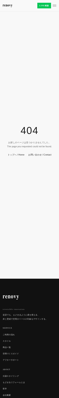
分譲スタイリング (11, 376)
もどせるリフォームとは (14, 382)
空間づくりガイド (11, 353)
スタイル (7, 341)
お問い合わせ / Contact (39, 155)
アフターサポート (11, 360)
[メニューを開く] (54, 5)
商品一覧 (7, 347)
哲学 (5, 389)
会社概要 (7, 395)
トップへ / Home (16, 155)
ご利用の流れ (9, 335)
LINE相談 (44, 6)
